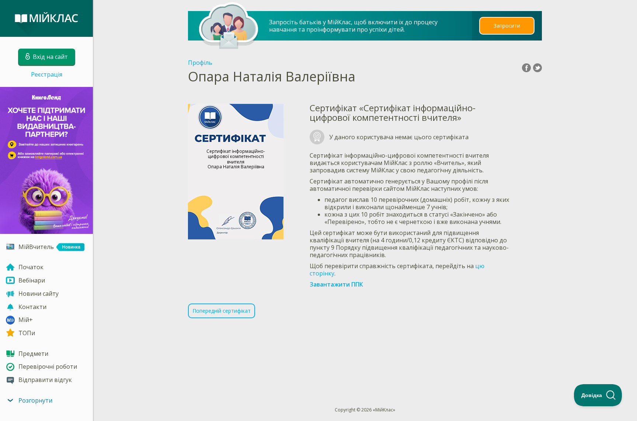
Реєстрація (46, 74)
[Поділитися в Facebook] (526, 67)
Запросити (507, 25)
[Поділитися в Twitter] (537, 67)
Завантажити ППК (336, 284)
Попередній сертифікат (221, 310)
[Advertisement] (365, 350)
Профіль (200, 63)
